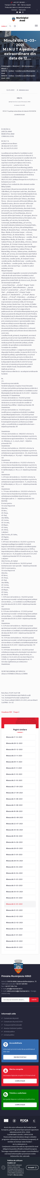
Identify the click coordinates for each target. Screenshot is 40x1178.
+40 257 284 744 (10, 986)
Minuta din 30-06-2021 (14, 830)
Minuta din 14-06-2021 (14, 842)
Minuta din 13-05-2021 (14, 854)
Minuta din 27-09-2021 (14, 786)
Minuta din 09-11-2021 (14, 762)
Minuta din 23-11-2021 (14, 756)
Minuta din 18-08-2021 (14, 811)
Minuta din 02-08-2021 (14, 817)
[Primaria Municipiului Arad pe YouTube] (20, 12)
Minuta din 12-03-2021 (14, 904)
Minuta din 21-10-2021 (14, 774)
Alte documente (27, 66)
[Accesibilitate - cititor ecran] (15, 26)
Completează (20, 1081)
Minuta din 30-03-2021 (14, 892)
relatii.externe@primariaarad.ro (18, 991)
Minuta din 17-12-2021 (14, 737)
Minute (3, 68)
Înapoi (16, 712)
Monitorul (16, 66)
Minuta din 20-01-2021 (14, 941)
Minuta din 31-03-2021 (14, 879)
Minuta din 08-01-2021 (14, 947)
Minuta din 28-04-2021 (14, 861)
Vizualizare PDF (6, 712)
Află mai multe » (18, 1175)
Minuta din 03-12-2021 (14, 749)
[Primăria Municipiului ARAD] (20, 19)
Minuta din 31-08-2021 (14, 799)
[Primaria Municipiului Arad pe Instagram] (22, 12)
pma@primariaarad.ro (14, 989)
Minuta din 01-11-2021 (14, 768)
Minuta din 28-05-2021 (14, 848)
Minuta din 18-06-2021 (14, 836)
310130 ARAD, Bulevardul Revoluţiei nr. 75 (21, 981)
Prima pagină (6, 66)
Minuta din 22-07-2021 (14, 824)
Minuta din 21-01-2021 (14, 935)
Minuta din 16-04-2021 (14, 867)
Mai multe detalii (20, 1057)
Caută (34, 999)
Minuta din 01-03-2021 (14, 910)
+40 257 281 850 (19, 2)
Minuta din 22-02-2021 (14, 916)
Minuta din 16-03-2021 (14, 898)
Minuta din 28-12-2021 (14, 743)
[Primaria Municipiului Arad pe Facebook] (17, 12)
